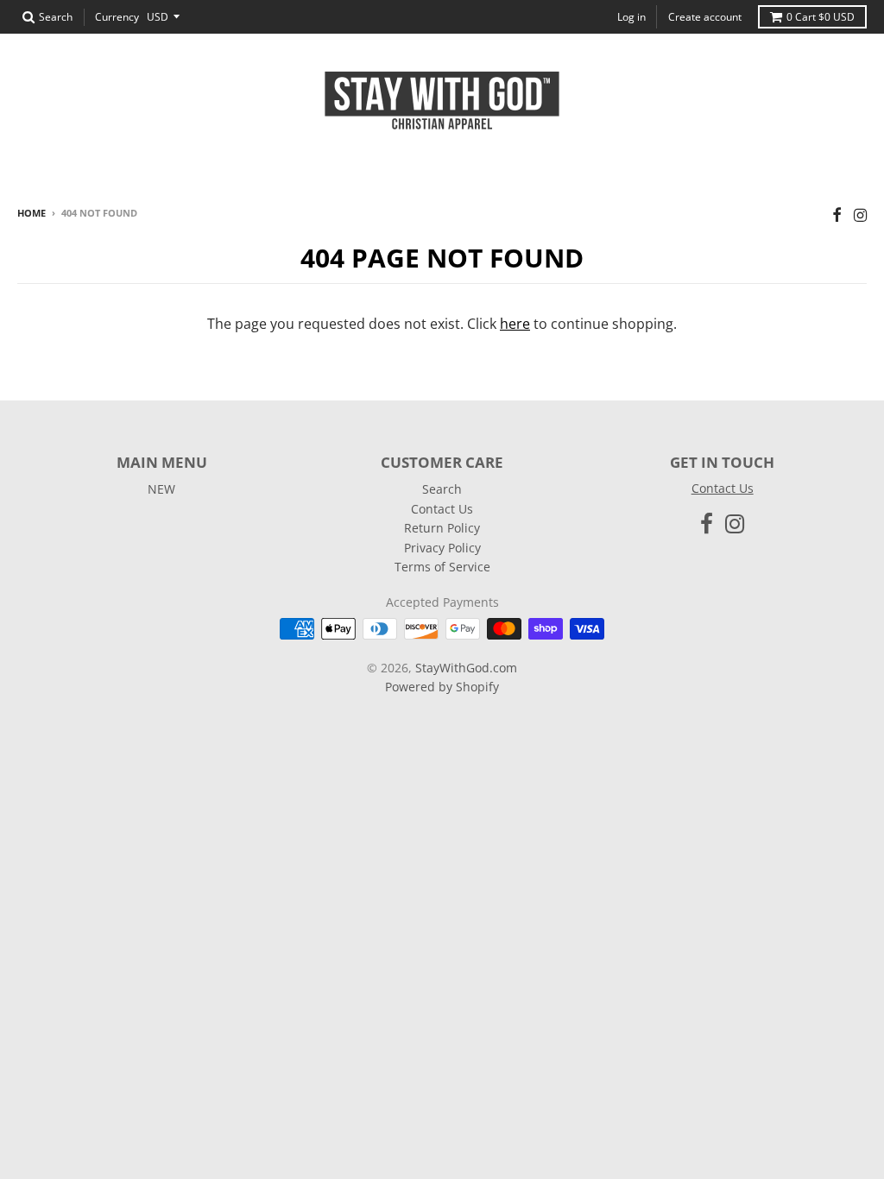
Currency (117, 16)
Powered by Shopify (442, 686)
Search (442, 489)
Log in (631, 16)
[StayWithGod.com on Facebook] (837, 214)
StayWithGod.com (466, 667)
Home (31, 212)
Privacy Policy (442, 547)
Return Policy (442, 528)
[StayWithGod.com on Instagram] (860, 214)
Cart (820, 16)
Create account (705, 16)
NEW (161, 489)
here (515, 323)
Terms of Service (442, 566)
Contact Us (442, 509)
